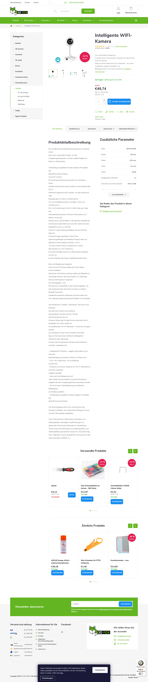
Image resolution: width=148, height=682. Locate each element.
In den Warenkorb (121, 101)
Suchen (88, 11)
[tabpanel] (63, 482)
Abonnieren (125, 604)
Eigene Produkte (21, 116)
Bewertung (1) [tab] (74, 129)
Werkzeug (21, 104)
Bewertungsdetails (121, 46)
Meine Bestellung (15, 3)
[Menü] (144, 660)
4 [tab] (96, 510)
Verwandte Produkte (126, 129)
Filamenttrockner (21, 83)
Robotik (18, 43)
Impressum (42, 649)
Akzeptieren (100, 670)
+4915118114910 (123, 640)
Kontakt (35, 3)
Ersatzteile (19, 71)
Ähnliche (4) (108, 129)
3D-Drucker (19, 49)
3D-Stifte (18, 60)
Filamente (18, 55)
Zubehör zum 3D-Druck (112, 211)
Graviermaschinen (21, 77)
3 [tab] (94, 510)
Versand (27, 3)
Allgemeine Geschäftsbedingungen (46, 640)
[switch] (141, 673)
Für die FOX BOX (23, 96)
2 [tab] (92, 510)
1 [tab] (90, 510)
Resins (17, 66)
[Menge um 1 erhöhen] (104, 100)
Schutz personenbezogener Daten (47, 645)
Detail (71, 495)
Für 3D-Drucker (23, 93)
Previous (130, 451)
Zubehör (18, 88)
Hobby (17, 111)
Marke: (99, 117)
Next (135, 451)
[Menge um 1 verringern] (104, 103)
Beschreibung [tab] (57, 129)
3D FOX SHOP (122, 644)
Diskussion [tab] (92, 129)
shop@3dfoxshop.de (124, 636)
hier (61, 673)
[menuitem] (16, 20)
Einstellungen (47, 678)
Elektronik (21, 100)
